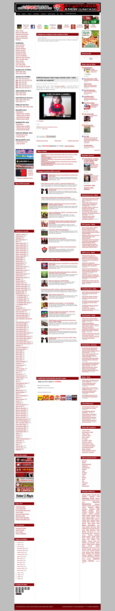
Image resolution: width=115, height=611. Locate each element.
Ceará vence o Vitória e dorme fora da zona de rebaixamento (90, 337)
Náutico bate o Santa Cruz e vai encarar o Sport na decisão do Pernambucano (89, 204)
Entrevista (18, 363)
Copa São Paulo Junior (22, 322)
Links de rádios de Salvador (23, 66)
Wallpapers (18, 449)
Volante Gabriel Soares (93, 537)
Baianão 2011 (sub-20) (21, 266)
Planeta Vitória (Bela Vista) (23, 519)
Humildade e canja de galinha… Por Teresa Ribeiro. (61, 303)
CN (28, 80)
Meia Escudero (88, 525)
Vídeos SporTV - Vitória (87, 444)
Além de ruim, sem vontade (80, 27)
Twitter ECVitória (20, 530)
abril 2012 (19, 564)
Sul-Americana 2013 (21, 431)
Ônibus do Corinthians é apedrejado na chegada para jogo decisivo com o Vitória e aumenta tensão (90, 330)
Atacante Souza (91, 505)
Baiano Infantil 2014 (21, 248)
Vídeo (17, 444)
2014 (24, 73)
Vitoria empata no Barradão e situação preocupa (89, 415)
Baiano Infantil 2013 (21, 247)
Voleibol (84, 484)
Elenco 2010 (19, 352)
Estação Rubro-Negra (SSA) (23, 510)
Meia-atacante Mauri (87, 533)
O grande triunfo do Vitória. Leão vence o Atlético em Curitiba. (90, 407)
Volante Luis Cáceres (88, 542)
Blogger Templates (67, 606)
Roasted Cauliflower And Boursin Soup (94, 70)
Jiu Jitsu (84, 474)
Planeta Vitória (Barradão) (22, 517)
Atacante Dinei (88, 498)
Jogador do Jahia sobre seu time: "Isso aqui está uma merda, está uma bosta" (94, 178)
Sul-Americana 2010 (21, 428)
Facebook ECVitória (21, 528)
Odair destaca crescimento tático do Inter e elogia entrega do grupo (90, 292)
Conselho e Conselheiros (22, 309)
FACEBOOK (36, 14)
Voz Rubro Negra (88, 145)
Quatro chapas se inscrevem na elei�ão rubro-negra (89, 388)
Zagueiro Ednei (85, 550)
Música (17, 397)
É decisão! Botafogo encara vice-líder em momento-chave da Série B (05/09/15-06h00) (91, 232)
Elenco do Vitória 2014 (21, 32)
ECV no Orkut (19, 532)
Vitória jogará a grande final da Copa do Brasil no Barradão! (56, 197)
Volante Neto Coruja (91, 545)
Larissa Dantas (19, 386)
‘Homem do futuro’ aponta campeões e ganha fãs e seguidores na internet (88, 218)
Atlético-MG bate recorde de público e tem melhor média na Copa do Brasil (91, 200)
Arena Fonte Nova (20, 239)
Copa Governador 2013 (22, 315)
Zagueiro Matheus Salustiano (91, 555)
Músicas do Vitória (20, 50)
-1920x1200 (30, 174)
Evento (17, 367)
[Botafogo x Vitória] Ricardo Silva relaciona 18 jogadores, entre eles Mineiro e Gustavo (62, 204)
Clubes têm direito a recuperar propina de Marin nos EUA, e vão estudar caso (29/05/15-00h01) (90, 246)
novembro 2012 (21, 550)
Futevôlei (84, 469)
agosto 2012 (20, 556)
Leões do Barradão (89, 114)
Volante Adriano (86, 536)
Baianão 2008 (19, 257)
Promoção (18, 403)
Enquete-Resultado (21, 361)
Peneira (18, 401)
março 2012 (20, 566)
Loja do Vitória (19, 512)
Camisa (18, 306)
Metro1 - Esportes (86, 449)
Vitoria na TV (19, 442)
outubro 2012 (20, 552)
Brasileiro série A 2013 (21, 284)
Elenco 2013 (19, 358)
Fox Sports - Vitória (86, 442)
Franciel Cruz (19, 374)
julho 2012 (20, 558)
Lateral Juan (86, 520)
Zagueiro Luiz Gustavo (93, 553)
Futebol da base (20, 377)
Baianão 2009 (19, 259)
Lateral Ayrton (95, 515)
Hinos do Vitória (20, 46)
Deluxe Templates (79, 606)
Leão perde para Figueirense (26, 27)
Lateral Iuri (97, 518)
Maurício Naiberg (20, 392)
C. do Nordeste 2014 (21, 300)
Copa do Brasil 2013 (21, 334)
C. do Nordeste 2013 (21, 299)
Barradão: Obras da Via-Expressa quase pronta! (94, 166)
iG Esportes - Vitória (87, 440)
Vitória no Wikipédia (21, 533)
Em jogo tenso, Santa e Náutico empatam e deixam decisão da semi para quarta (91, 213)
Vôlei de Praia (85, 486)
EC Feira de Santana (21, 347)
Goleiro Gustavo (94, 513)
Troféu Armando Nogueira (22, 438)
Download (18, 345)
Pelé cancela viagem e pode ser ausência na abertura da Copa (90, 297)
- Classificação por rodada (22, 117)
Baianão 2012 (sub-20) (21, 270)
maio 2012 (20, 562)
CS (28, 78)
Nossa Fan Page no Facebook (39, 27)
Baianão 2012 (19, 268)
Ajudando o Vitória (20, 234)
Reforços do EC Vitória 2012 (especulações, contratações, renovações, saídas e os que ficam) (63, 272)
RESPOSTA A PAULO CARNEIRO (91, 80)
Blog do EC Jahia (88, 174)
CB (25, 78)
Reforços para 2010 (21, 410)
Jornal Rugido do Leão (21, 383)
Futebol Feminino (20, 376)
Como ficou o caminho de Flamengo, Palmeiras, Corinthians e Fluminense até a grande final (91, 264)
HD (58, 14)
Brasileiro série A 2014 (21, 286)
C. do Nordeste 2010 (21, 295)
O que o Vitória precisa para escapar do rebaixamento (89, 384)
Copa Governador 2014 (22, 317)
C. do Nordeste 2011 (21, 297)
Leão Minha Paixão (89, 96)
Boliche (84, 462)
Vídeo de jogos (19, 447)
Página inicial (58, 140)
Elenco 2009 (19, 350)
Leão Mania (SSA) (20, 507)
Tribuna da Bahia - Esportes (89, 450)
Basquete (84, 461)
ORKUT (29, 14)
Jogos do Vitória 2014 (21, 36)
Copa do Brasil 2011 (21, 329)
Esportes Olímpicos (21, 48)
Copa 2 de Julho (20, 311)
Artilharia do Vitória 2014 (22, 34)
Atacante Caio (94, 496)
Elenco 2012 (19, 356)
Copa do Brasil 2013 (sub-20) (23, 338)
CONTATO (43, 14)
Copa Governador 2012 (22, 313)
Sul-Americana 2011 (21, 429)
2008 (17, 99)
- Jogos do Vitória (20, 136)
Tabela (17, 433)
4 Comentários (52, 136)
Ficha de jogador (20, 368)
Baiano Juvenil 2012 (21, 252)
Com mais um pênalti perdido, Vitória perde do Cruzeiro (89, 391)
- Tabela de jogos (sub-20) (22, 119)
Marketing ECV (20, 390)
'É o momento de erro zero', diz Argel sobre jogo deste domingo (90, 396)
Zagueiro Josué (90, 552)
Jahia (17, 381)
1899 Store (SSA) (20, 516)
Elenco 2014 (19, 359)
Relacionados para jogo (22, 419)
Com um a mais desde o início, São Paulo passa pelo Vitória (90, 334)
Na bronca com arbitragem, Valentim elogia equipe (88, 309)
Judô (83, 476)
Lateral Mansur (95, 520)
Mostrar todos (97, 150)
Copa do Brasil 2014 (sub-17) (23, 341)
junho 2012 (20, 560)
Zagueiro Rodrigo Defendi (88, 556)
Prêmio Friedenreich (21, 404)
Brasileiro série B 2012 (21, 290)
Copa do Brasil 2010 (21, 327)
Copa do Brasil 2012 (21, 331)
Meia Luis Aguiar (90, 528)
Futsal (83, 471)
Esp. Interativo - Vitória (87, 432)
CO (23, 78)
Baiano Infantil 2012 (21, 245)
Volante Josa (86, 539)
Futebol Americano (86, 464)
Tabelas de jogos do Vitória (23, 57)
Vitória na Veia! (88, 84)
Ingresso (18, 379)
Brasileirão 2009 (20, 291)
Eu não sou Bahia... (60, 86)
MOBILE (24, 14)
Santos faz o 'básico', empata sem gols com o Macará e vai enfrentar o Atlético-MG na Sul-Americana (90, 276)
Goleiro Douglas (87, 510)
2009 (17, 71)
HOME (18, 14)
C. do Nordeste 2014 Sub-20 (23, 302)
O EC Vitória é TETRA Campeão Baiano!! (59, 229)
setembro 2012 (21, 554)
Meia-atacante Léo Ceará (93, 531)
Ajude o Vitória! (20, 61)
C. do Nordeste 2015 (21, 304)
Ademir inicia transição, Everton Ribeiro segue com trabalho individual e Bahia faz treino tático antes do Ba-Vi (90, 369)
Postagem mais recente (42, 140)
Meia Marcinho (91, 530)
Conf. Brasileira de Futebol (88, 445)
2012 (17, 73)
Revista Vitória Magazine (22, 420)
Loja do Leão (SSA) (21, 508)
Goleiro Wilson (86, 515)
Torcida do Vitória (20, 63)
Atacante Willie (94, 509)
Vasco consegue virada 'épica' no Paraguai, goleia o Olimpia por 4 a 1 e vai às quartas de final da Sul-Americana (91, 271)
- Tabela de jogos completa (23, 113)
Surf (83, 481)
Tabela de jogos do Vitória (23, 115)
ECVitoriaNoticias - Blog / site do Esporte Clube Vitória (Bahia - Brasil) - (34, 606)
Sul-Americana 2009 (21, 426)
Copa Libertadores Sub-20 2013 (24, 318)
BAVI (17, 241)
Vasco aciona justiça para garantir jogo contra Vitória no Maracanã (90, 359)
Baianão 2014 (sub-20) (21, 277)
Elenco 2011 (19, 354)
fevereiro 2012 (21, 568)
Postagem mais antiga (73, 140)
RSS (61, 14)
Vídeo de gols (19, 446)
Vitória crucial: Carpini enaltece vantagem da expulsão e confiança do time (90, 320)
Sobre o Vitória (19, 30)
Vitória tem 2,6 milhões (66, 27)
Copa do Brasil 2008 (21, 323)
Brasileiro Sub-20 (20, 282)
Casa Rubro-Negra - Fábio (90, 78)
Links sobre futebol (21, 64)
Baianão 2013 (19, 272)
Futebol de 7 (85, 466)
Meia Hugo (93, 527)
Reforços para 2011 (21, 411)
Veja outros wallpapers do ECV (25, 178)
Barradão (18, 279)
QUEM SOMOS (51, 14)
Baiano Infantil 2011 (21, 243)
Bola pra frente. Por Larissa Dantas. (57, 238)
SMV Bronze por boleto (93, 27)
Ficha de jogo (19, 370)
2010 (21, 71)
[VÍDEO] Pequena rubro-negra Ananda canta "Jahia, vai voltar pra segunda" (56, 79)
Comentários (42, 136)
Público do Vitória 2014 (22, 38)
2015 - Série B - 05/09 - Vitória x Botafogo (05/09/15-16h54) (90, 228)
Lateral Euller (90, 518)
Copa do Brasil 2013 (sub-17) (23, 336)
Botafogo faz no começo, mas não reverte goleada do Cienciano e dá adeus (90, 282)
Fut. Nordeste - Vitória (89, 185)
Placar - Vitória (85, 437)
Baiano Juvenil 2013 (21, 254)
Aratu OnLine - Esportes (88, 452)
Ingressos (18, 39)
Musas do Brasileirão (21, 395)
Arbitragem (18, 238)
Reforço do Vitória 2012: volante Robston (59, 280)
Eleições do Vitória (20, 349)
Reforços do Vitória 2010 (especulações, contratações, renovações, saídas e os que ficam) (62, 312)
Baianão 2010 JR (20, 263)
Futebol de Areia (86, 467)
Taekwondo (85, 482)
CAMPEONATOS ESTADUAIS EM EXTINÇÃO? (94, 106)
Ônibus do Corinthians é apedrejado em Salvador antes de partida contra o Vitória (90, 325)
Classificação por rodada (22, 129)
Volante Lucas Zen (94, 541)
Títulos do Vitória (20, 45)
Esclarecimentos (20, 365)
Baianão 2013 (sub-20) (21, 274)
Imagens (93, 126)
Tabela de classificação (53, 28)
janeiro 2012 (20, 570)
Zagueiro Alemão (86, 549)
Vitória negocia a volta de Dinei (56, 294)
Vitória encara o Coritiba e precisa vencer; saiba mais (90, 381)
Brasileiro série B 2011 (21, 288)
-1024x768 (30, 169)
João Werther (19, 385)
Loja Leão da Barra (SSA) (22, 514)
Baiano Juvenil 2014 (21, 256)
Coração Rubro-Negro (89, 90)
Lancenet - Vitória (86, 435)
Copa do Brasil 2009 (21, 325)
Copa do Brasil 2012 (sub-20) (23, 333)
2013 (21, 73)
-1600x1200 (30, 173)
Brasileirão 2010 (20, 293)
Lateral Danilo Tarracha (88, 516)
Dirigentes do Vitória (21, 53)
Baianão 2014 (19, 275)
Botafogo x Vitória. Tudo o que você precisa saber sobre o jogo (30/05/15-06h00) (90, 237)
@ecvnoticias (69, 146)
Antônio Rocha (19, 236)
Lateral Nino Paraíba (88, 521)
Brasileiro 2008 (19, 281)
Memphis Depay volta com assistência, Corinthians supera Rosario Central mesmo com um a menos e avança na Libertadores (90, 258)
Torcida (17, 437)
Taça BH (18, 435)
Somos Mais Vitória (21, 424)
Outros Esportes (20, 399)
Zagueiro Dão (96, 549)
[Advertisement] (48, 20)
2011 (24, 71)
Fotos (17, 372)
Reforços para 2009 (21, 408)
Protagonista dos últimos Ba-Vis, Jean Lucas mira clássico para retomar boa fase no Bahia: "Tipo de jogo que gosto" (91, 350)
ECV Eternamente (88, 125)
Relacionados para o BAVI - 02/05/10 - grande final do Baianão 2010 (58, 183)
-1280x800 (30, 171)
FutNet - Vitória (85, 434)
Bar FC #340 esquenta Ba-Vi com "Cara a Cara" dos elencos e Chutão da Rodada (90, 355)
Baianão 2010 (19, 261)
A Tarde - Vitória (86, 430)
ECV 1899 (86, 136)
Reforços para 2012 (21, 413)
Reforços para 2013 (21, 415)
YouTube (41, 121)
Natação (84, 477)
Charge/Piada (19, 308)
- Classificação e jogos (21, 134)
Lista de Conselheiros (21, 55)
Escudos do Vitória (21, 52)
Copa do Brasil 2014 (21, 340)
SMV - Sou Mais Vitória (22, 59)
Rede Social (19, 406)
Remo (83, 479)
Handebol (84, 472)
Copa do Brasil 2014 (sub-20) (23, 343)
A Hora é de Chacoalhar (89, 146)
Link (17, 388)
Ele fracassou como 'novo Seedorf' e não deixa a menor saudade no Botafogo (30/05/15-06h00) (90, 241)
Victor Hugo (19, 440)
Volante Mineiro (91, 544)
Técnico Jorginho (94, 534)
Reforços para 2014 (21, 417)
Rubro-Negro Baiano (89, 103)
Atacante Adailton (86, 494)
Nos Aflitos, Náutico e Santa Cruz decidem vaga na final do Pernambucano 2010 (90, 209)
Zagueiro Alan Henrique (94, 547)
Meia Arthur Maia (94, 523)
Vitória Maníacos (88, 67)
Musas (17, 393)
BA (20, 78)
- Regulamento (19, 111)
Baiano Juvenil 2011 (21, 250)
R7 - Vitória (85, 439)
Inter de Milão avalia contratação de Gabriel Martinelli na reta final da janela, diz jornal (90, 364)
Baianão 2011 (19, 264)
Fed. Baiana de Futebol (87, 447)
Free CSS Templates (93, 606)
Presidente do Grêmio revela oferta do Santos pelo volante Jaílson (90, 301)
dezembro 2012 (21, 548)
